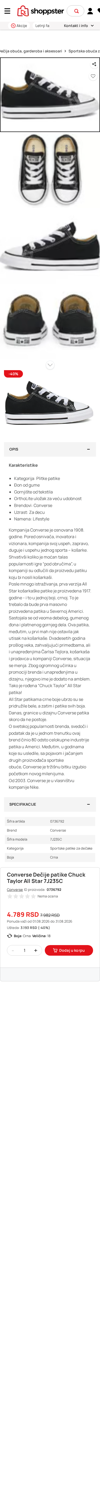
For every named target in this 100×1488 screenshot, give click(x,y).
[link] (90, 10)
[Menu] (9, 11)
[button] (76, 11)
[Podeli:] (94, 64)
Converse (15, 889)
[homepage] (40, 10)
